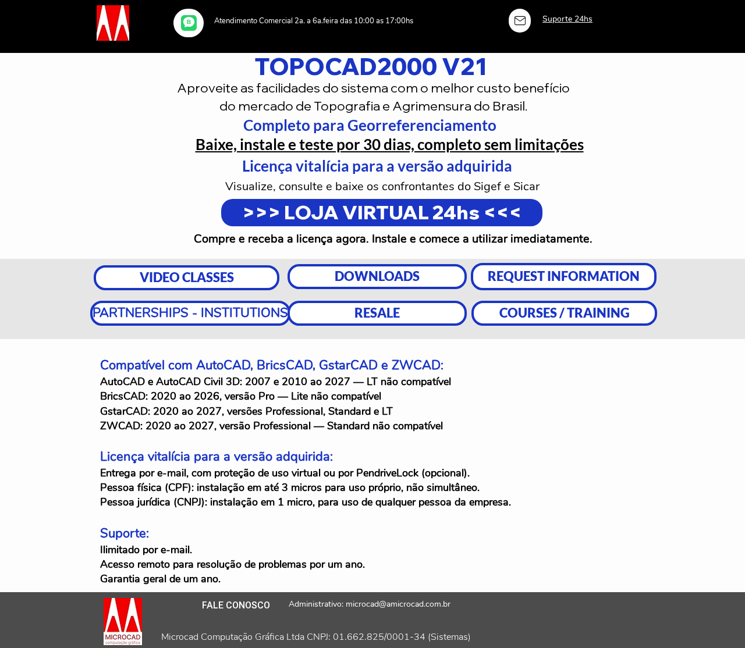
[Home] (520, 21)
